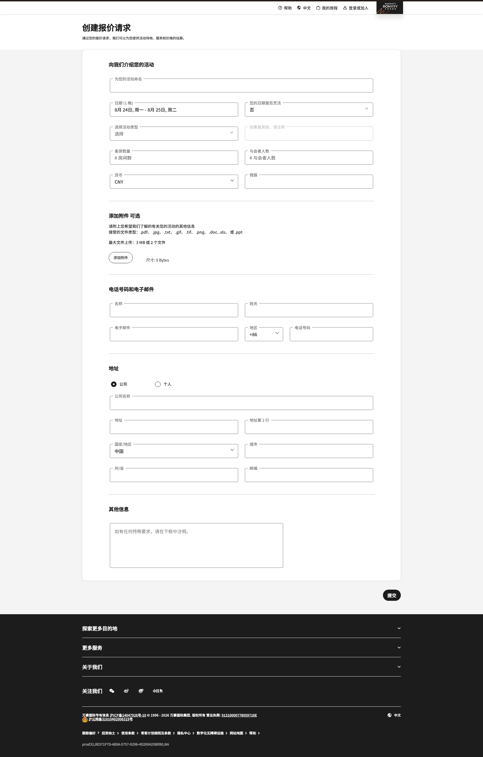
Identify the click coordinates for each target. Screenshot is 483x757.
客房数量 (122, 151)
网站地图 (236, 733)
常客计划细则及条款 (156, 733)
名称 (118, 303)
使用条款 (128, 733)
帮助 (252, 733)
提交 (391, 595)
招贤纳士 (108, 733)
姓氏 (253, 303)
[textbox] (241, 85)
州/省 (119, 468)
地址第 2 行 (259, 420)
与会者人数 (259, 151)
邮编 (253, 468)
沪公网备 (95, 718)
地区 (253, 327)
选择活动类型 (126, 127)
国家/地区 (123, 444)
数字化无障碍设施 (210, 733)
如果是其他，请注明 (267, 127)
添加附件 (120, 257)
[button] (367, 107)
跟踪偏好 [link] (89, 733)
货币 (118, 175)
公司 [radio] (123, 384)
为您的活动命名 (128, 79)
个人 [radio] (167, 384)
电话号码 (302, 327)
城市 (253, 444)
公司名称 (122, 396)
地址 (118, 420)
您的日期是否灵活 (265, 103)
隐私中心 (184, 733)
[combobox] (174, 182)
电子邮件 (122, 327)
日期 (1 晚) (124, 103)
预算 (253, 175)
